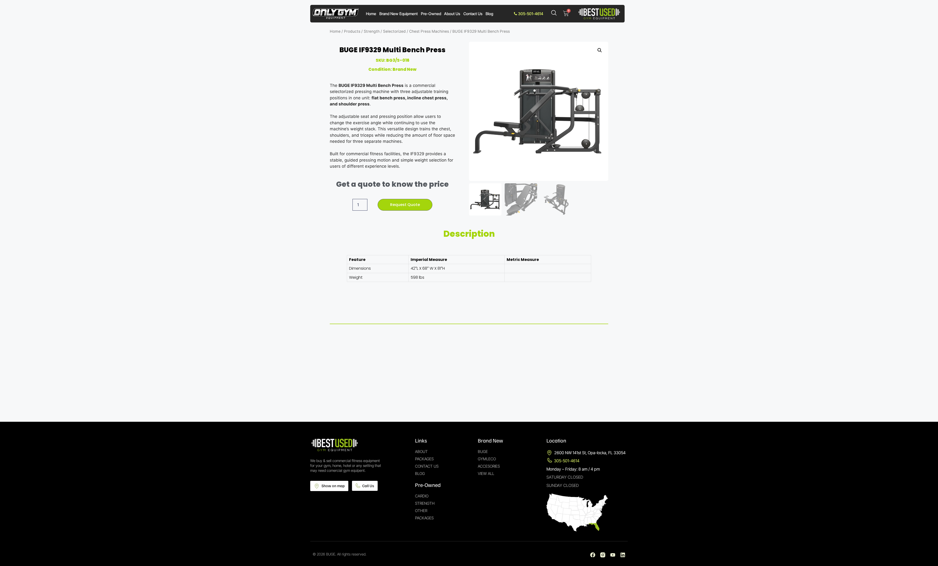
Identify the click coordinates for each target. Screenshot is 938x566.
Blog (489, 13)
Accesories (489, 466)
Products (352, 31)
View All (486, 473)
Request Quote (405, 204)
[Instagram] (602, 554)
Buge (483, 451)
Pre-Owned (431, 13)
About (421, 451)
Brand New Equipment (398, 13)
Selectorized (394, 31)
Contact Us (472, 13)
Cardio (421, 496)
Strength (372, 31)
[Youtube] (612, 554)
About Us (452, 13)
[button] (599, 50)
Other (421, 510)
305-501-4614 (530, 13)
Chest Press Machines (429, 31)
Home (371, 13)
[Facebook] (592, 554)
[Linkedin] (622, 554)
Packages (424, 458)
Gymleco (487, 458)
